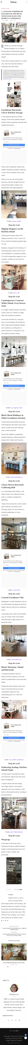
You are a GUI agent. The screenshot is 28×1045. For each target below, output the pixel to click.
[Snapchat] (18, 1030)
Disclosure (9, 1038)
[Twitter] (12, 1020)
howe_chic (16, 293)
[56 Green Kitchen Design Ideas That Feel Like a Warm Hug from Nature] (14, 951)
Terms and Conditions (18, 1036)
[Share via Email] (21, 889)
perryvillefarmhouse (16, 832)
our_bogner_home (16, 408)
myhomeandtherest (16, 477)
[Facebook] (9, 1020)
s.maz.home (16, 590)
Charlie (6, 20)
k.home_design (16, 221)
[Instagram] (16, 1020)
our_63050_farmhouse (16, 760)
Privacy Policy (17, 1038)
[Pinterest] (19, 1020)
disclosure (7, 78)
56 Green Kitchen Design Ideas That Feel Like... (14, 962)
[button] (2, 955)
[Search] (26, 2)
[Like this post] (15, 889)
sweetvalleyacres (16, 659)
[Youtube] (16, 1030)
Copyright (6, 1036)
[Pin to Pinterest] (19, 889)
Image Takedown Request (14, 1040)
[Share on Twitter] (18, 889)
